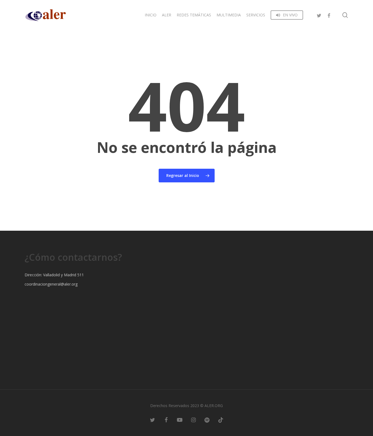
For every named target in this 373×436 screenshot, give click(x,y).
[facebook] (329, 15)
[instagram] (193, 420)
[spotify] (207, 420)
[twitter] (319, 15)
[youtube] (180, 420)
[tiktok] (221, 420)
